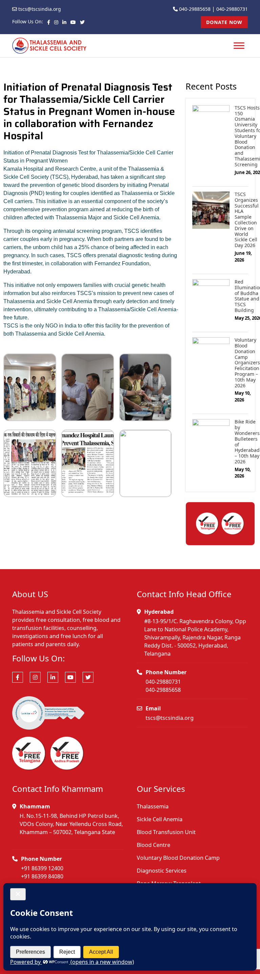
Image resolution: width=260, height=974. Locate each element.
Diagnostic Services (162, 870)
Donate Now (224, 22)
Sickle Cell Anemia (159, 819)
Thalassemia (153, 806)
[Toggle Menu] (239, 46)
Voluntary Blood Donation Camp (178, 857)
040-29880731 (232, 9)
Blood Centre (153, 845)
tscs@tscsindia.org (39, 9)
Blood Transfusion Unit (166, 832)
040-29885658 (195, 9)
